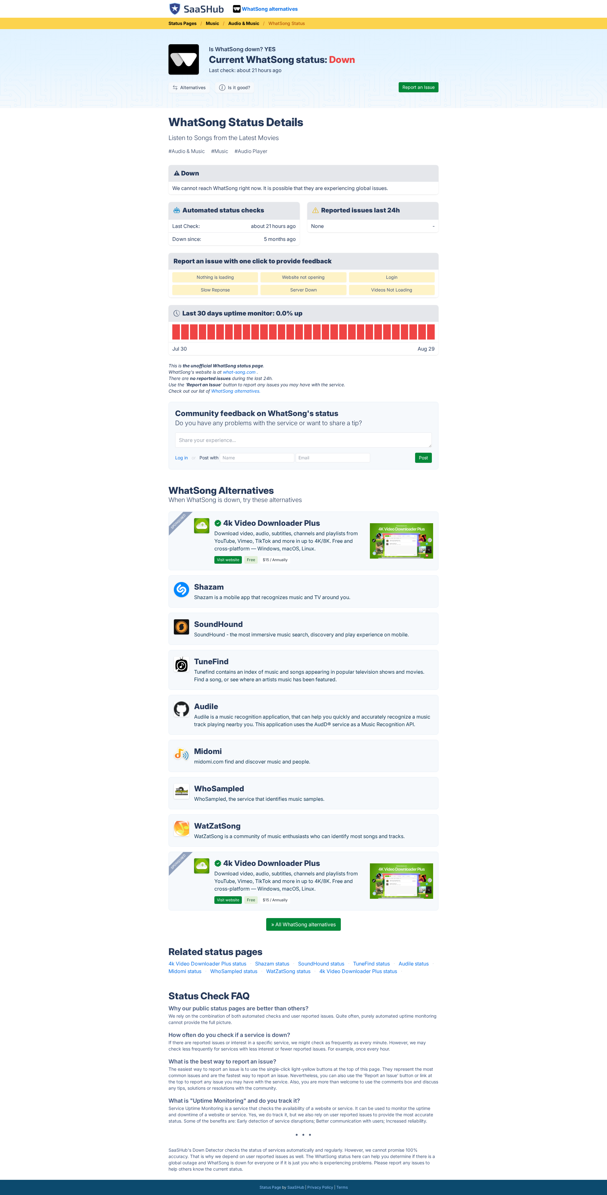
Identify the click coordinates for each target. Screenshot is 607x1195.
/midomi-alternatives (198, 744)
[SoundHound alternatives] (181, 626)
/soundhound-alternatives (204, 617)
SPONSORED (178, 521)
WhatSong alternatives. (236, 391)
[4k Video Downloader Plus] (201, 525)
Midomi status (185, 971)
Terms (342, 1187)
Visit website (228, 559)
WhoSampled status (233, 971)
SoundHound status (321, 963)
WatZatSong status (288, 971)
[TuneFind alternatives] (181, 664)
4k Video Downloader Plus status (207, 963)
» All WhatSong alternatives (303, 924)
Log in (182, 457)
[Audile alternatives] (181, 709)
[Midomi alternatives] (181, 754)
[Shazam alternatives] (181, 589)
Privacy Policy (320, 1187)
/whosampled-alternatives (205, 781)
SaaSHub (295, 1187)
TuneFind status (371, 963)
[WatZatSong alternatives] (181, 828)
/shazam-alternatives (199, 579)
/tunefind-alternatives (199, 654)
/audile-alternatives (196, 699)
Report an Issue (418, 87)
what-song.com (239, 372)
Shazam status (272, 963)
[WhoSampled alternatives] (181, 791)
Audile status (414, 963)
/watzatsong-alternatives (203, 818)
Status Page (270, 1187)
